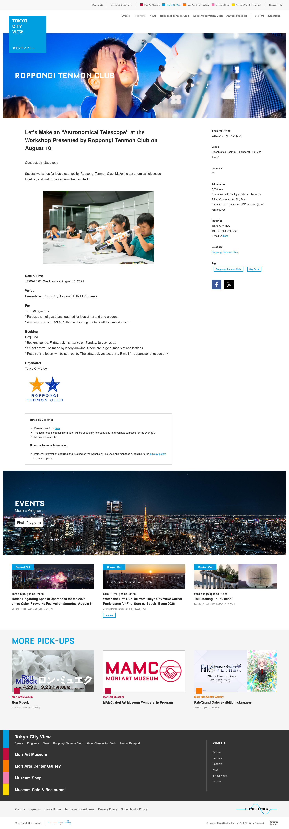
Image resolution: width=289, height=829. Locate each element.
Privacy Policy (107, 809)
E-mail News (220, 775)
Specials (217, 764)
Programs (140, 15)
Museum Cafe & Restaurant (248, 5)
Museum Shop (222, 5)
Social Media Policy (134, 809)
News (153, 15)
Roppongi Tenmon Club (174, 15)
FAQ (215, 769)
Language (274, 15)
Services (218, 758)
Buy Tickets (97, 5)
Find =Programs (29, 522)
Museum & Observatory (121, 5)
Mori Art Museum (152, 5)
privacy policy (158, 454)
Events (125, 15)
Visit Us (259, 15)
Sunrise (109, 615)
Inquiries (217, 781)
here (57, 428)
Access (217, 752)
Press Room (53, 809)
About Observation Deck (208, 15)
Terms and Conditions (79, 809)
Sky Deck (254, 269)
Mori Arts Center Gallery (198, 5)
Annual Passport (236, 15)
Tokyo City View (174, 5)
